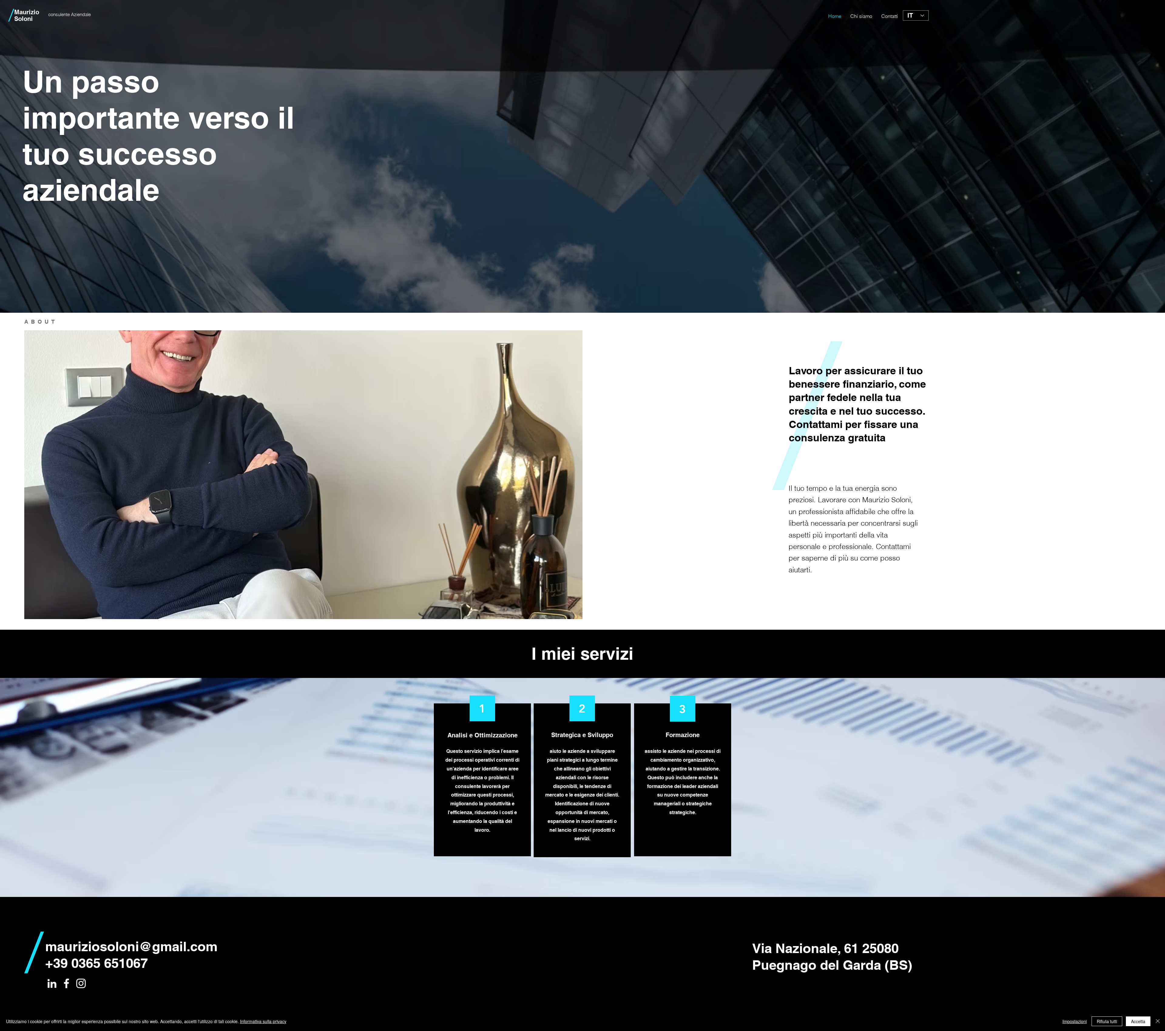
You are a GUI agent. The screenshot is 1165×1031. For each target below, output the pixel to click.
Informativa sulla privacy (263, 1021)
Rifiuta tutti (1107, 1021)
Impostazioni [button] (1074, 1021)
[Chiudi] (1157, 1021)
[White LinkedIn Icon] (52, 983)
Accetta (1138, 1021)
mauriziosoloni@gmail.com (131, 946)
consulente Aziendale (69, 14)
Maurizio (26, 12)
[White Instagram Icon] (81, 983)
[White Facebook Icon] (66, 983)
